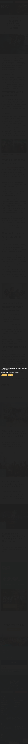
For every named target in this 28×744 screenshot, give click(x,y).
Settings (17, 375)
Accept (4, 375)
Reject (10, 375)
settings (16, 372)
